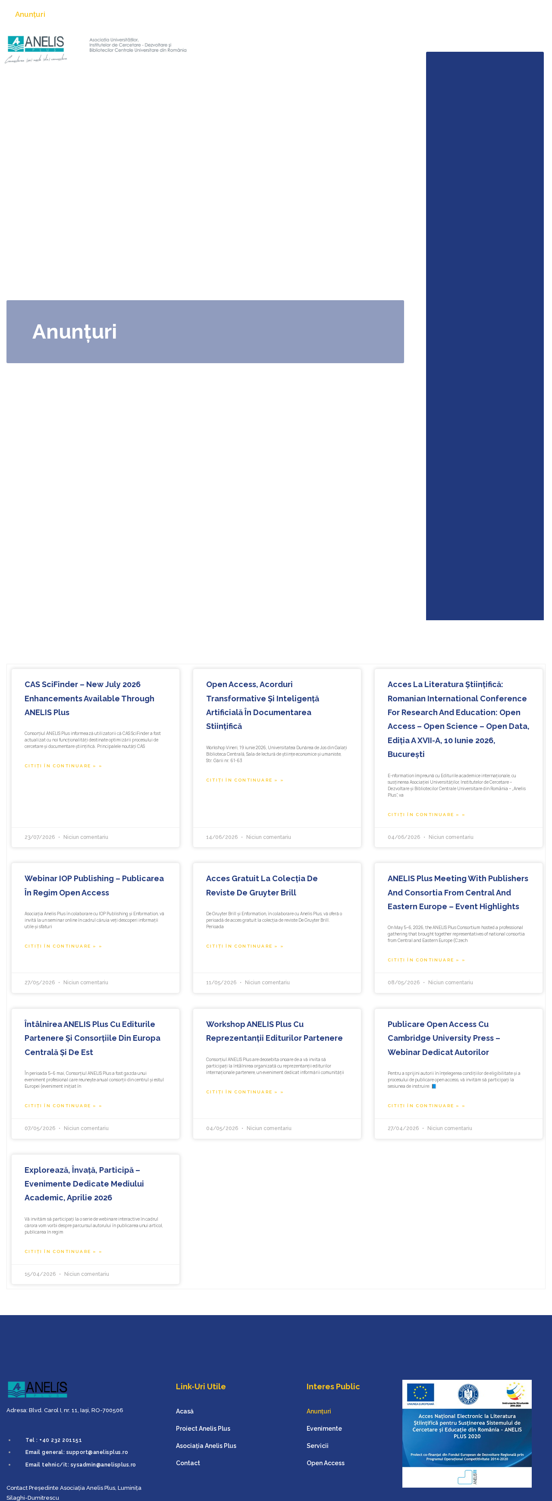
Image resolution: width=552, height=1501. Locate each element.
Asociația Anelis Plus (455, 45)
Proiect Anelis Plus (370, 45)
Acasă (310, 45)
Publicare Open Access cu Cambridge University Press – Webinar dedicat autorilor (444, 1038)
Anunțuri (30, 14)
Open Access (188, 14)
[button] (539, 14)
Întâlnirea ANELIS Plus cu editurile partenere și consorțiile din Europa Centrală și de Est (92, 1038)
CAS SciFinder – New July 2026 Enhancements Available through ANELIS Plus (89, 698)
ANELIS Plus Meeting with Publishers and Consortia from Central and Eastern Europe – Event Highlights (458, 892)
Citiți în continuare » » (64, 765)
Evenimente (84, 14)
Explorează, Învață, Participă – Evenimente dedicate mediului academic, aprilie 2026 (84, 1184)
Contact (522, 45)
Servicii (135, 14)
